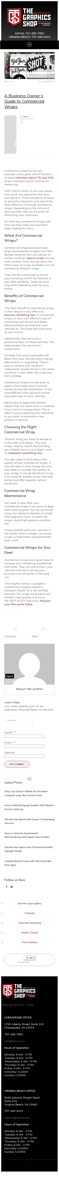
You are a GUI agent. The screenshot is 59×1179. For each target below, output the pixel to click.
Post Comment (17, 764)
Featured (29, 913)
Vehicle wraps (35, 258)
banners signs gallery (29, 903)
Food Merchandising (29, 922)
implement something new (25, 453)
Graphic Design (29, 932)
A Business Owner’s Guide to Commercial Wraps (24, 101)
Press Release (29, 942)
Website (9, 752)
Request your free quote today (27, 602)
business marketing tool (19, 315)
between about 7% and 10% (35, 177)
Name (10, 732)
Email (10, 742)
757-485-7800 (34, 33)
